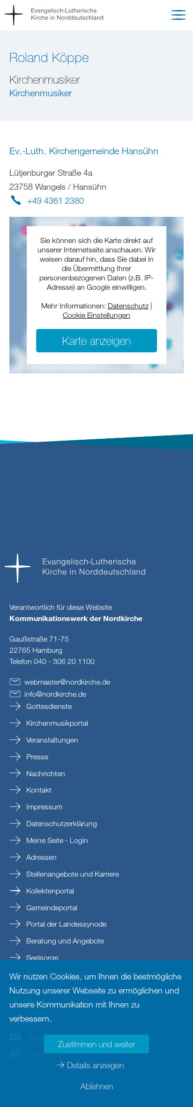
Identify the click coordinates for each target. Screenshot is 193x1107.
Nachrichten (44, 773)
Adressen (40, 857)
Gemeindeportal (50, 907)
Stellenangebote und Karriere (71, 874)
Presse (36, 756)
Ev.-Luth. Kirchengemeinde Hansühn (83, 150)
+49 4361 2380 (55, 200)
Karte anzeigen (96, 340)
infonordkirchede (55, 694)
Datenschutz (128, 305)
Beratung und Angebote (64, 940)
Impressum (43, 806)
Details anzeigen (95, 1065)
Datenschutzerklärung (60, 823)
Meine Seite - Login (56, 840)
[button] (178, 16)
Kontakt (38, 790)
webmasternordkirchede (67, 682)
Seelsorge (41, 957)
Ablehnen (97, 1086)
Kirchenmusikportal (56, 723)
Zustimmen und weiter (96, 1044)
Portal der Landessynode (65, 924)
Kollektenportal (49, 890)
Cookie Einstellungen (96, 315)
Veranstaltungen (51, 740)
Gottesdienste (48, 706)
